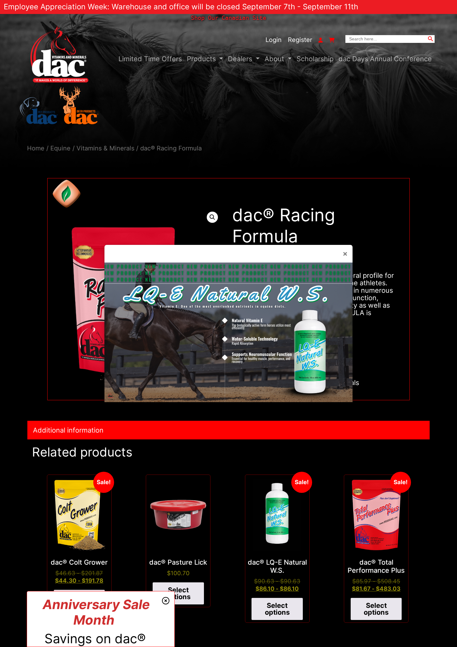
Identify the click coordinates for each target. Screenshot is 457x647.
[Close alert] (165, 600)
